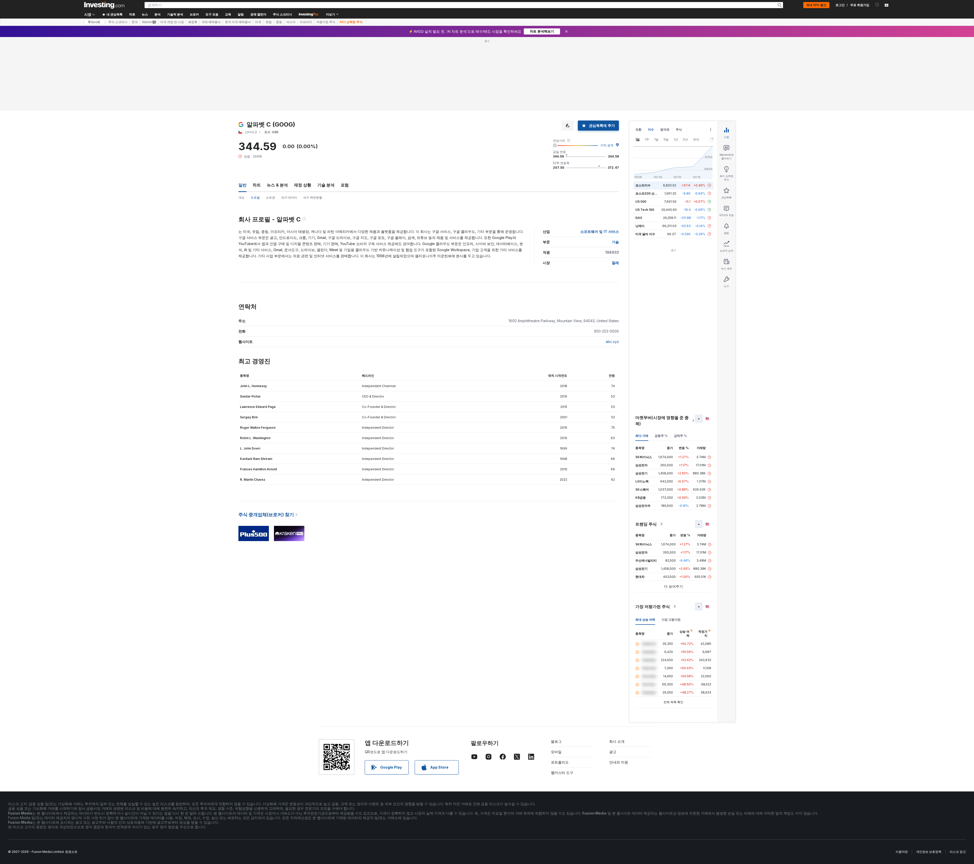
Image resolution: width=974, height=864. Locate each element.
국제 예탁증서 (211, 22)
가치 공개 (606, 145)
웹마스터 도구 (562, 772)
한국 (135, 22)
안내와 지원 (618, 762)
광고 (612, 752)
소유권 (270, 197)
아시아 (290, 22)
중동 (279, 22)
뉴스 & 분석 (277, 184)
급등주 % (661, 436)
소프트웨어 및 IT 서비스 (599, 231)
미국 (258, 22)
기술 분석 (326, 184)
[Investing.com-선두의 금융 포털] (104, 5)
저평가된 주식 (325, 22)
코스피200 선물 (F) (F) (651, 193)
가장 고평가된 (671, 619)
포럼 (345, 184)
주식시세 (94, 22)
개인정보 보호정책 (928, 852)
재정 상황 (302, 184)
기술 (615, 242)
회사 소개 (616, 741)
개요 (241, 197)
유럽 (269, 22)
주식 (679, 129)
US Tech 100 (644, 210)
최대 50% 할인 (816, 5)
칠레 (615, 263)
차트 (257, 184)
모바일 (556, 752)
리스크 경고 (958, 852)
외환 (638, 129)
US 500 (640, 201)
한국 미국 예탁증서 (238, 22)
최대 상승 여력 (645, 619)
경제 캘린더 (258, 14)
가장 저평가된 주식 (652, 606)
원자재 (664, 129)
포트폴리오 (560, 762)
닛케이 (640, 226)
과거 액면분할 (312, 197)
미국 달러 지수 (645, 234)
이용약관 (902, 852)
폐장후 (192, 22)
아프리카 (306, 22)
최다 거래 (641, 436)
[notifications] (877, 4)
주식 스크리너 (282, 14)
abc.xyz (612, 341)
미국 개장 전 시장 (172, 22)
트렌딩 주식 (646, 524)
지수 (651, 129)
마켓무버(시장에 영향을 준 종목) (662, 420)
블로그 (556, 741)
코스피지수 (643, 185)
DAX (638, 218)
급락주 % (680, 436)
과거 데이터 (289, 197)
